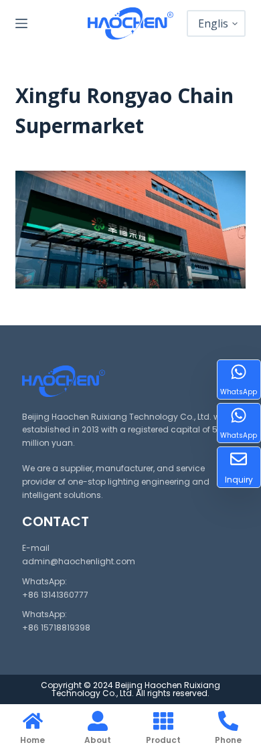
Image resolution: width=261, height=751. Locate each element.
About (97, 740)
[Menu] (21, 23)
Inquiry (239, 479)
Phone (228, 740)
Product (163, 740)
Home (32, 740)
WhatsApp (238, 392)
